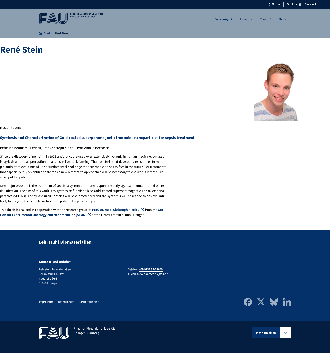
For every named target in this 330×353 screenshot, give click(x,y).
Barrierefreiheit (89, 302)
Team (264, 19)
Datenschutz (66, 302)
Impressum (46, 302)
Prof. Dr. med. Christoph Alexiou (116, 209)
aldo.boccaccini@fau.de (152, 274)
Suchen (309, 4)
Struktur (292, 4)
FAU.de (276, 4)
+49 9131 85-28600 (151, 269)
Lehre (244, 19)
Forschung (221, 19)
